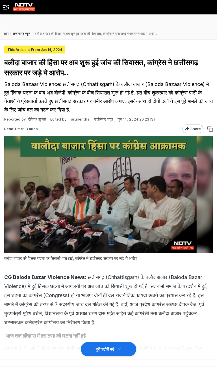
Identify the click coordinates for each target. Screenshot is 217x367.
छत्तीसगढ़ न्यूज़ (103, 119)
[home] (24, 5)
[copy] (210, 129)
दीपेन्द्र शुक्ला (37, 119)
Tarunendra (79, 119)
